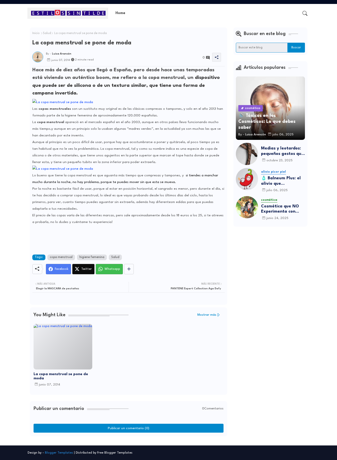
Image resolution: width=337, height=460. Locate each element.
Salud (47, 33)
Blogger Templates (59, 452)
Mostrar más (206, 314)
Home (120, 13)
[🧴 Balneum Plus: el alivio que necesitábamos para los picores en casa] (247, 179)
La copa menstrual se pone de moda (61, 376)
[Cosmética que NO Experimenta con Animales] (247, 207)
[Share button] (129, 269)
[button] (305, 13)
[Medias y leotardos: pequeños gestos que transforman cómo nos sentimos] (247, 154)
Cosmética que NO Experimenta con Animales (280, 209)
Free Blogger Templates (114, 452)
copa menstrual (61, 257)
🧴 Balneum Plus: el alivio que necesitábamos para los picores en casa (281, 181)
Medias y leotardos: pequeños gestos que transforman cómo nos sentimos (282, 151)
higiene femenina (91, 257)
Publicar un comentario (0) (128, 428)
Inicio (36, 33)
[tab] (120, 13)
